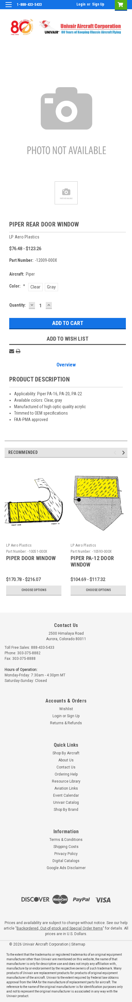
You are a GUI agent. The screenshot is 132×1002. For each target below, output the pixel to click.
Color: (17, 286)
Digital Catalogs (66, 861)
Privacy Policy (66, 854)
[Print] (18, 351)
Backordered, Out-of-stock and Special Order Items (60, 928)
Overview (66, 365)
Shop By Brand (66, 809)
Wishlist (66, 709)
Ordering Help (66, 774)
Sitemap (78, 944)
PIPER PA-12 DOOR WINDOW (92, 561)
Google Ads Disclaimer (66, 868)
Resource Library (66, 781)
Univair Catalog (66, 802)
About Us (66, 760)
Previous (116, 452)
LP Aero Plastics (19, 545)
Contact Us (66, 767)
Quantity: (17, 305)
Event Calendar (66, 795)
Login (80, 4)
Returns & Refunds (66, 723)
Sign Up (98, 4)
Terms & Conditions (66, 840)
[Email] (11, 351)
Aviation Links (66, 788)
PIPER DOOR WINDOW (31, 558)
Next (124, 452)
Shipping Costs (66, 847)
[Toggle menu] (8, 8)
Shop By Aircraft (66, 753)
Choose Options (33, 590)
